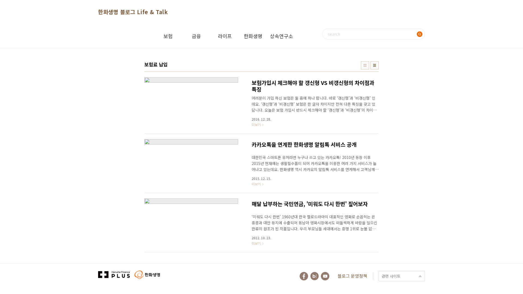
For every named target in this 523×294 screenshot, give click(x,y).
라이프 (225, 35)
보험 (168, 35)
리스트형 (374, 65)
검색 (419, 34)
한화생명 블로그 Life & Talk (133, 12)
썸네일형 (365, 65)
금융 (196, 35)
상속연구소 (281, 35)
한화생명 (253, 35)
